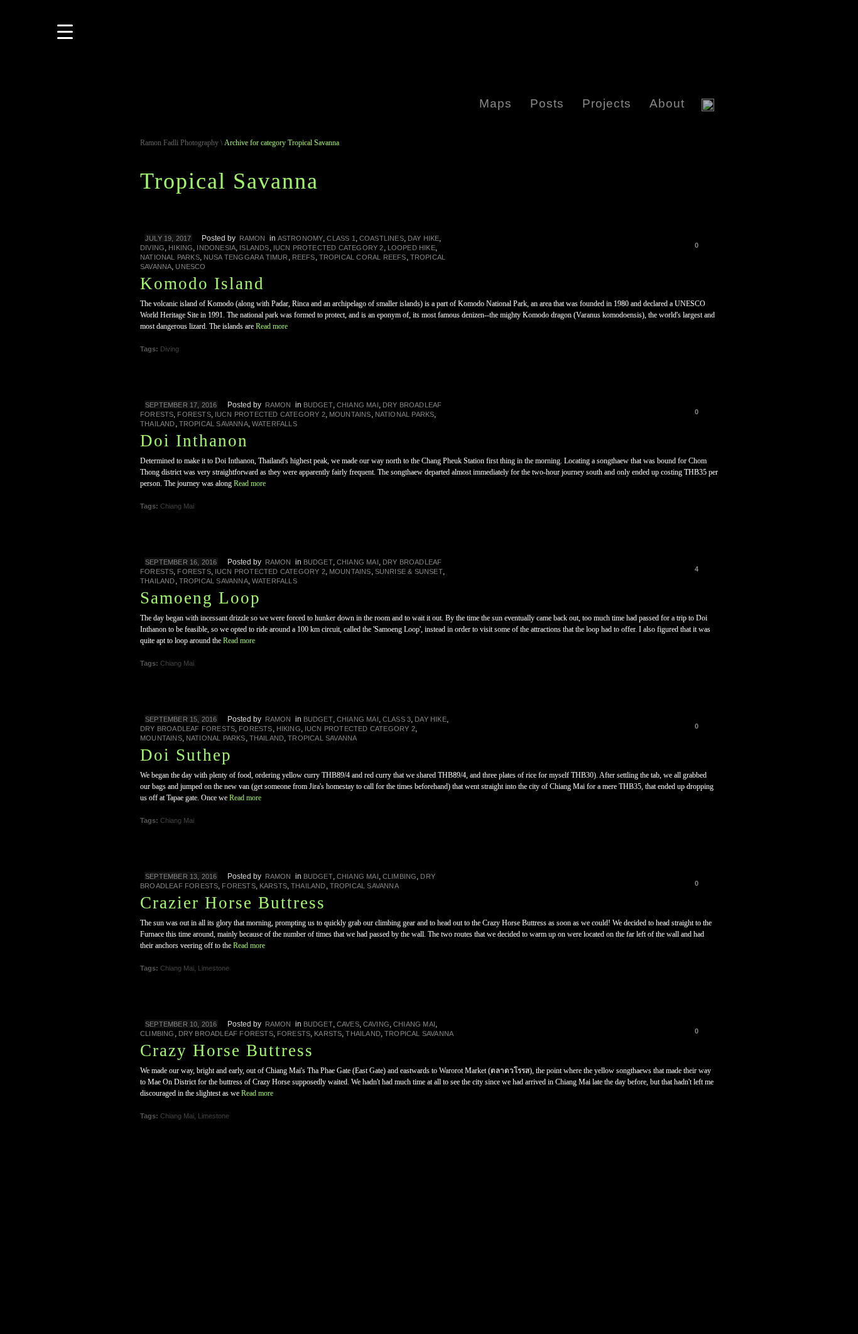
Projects (606, 103)
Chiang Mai (358, 405)
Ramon (278, 405)
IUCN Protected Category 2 (328, 247)
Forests (193, 414)
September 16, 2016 (181, 562)
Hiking (180, 247)
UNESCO (190, 266)
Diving (152, 247)
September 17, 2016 (181, 405)
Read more (272, 326)
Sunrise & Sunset (409, 571)
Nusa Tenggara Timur (246, 257)
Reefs (303, 257)
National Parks (170, 257)
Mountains (350, 414)
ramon (252, 238)
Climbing (400, 876)
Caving (376, 1024)
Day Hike (424, 238)
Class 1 (341, 238)
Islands (254, 247)
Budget (318, 405)
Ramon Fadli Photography (179, 142)
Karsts (273, 886)
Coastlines (381, 238)
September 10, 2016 (181, 1024)
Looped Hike (411, 247)
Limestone (213, 968)
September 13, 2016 (181, 876)
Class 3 (397, 719)
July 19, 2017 (168, 238)
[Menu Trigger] (65, 31)
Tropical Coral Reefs (362, 257)
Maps (495, 103)
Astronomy (300, 238)
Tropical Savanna (213, 423)
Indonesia (216, 247)
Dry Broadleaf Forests (187, 728)
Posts (547, 103)
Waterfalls (274, 423)
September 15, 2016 (181, 719)
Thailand (157, 423)
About (667, 103)
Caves (348, 1024)
